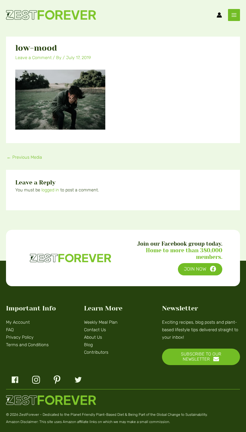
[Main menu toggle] (234, 15)
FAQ (10, 329)
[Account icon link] (219, 15)
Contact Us (95, 329)
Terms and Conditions (27, 344)
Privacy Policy (20, 337)
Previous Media (24, 157)
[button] (200, 269)
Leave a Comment (33, 57)
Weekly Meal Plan (101, 322)
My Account (18, 322)
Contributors (96, 352)
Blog (88, 344)
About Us (93, 337)
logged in (50, 190)
